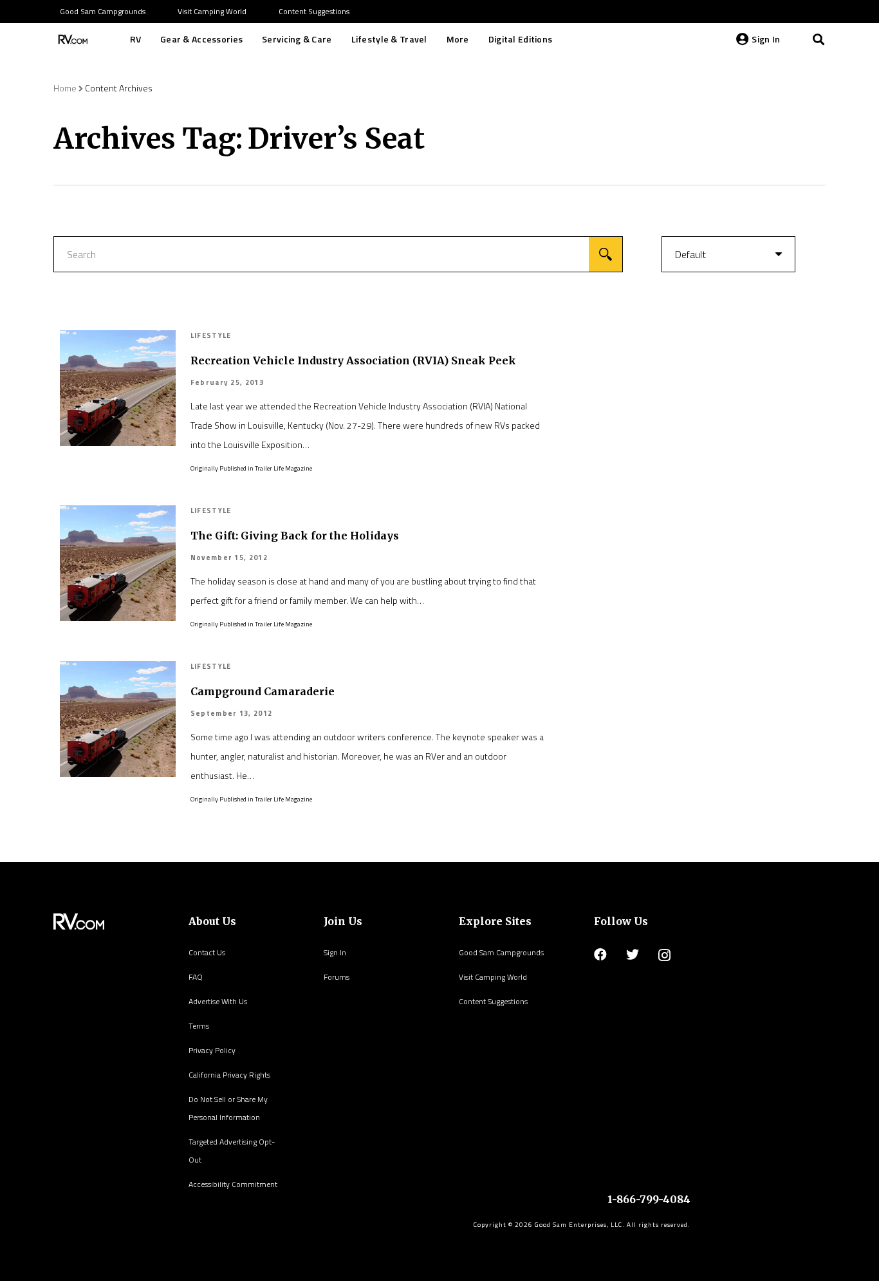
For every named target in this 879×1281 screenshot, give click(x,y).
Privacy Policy (212, 1050)
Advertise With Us (218, 1001)
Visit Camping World (493, 977)
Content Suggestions (493, 1001)
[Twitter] (632, 954)
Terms (199, 1026)
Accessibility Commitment (233, 1184)
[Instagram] (664, 955)
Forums (336, 977)
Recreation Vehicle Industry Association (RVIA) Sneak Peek (353, 360)
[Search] (818, 39)
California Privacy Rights (229, 1075)
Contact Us (207, 952)
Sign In (335, 952)
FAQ (196, 977)
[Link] (71, 39)
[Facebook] (600, 954)
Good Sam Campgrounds (501, 952)
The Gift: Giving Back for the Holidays (294, 535)
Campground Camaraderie (262, 691)
